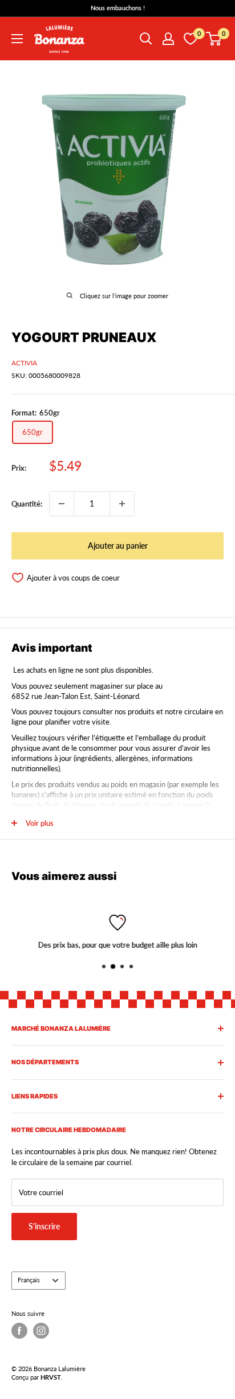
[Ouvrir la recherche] (146, 38)
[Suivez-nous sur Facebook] (19, 1331)
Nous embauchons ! (118, 7)
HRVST (50, 1377)
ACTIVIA (24, 363)
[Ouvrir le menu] (17, 38)
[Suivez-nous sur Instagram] (41, 1331)
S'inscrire (44, 1226)
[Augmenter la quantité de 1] (122, 504)
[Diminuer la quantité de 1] (62, 504)
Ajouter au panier (118, 545)
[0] (214, 39)
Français (29, 1279)
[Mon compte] (168, 38)
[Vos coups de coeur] (190, 38)
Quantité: (26, 503)
